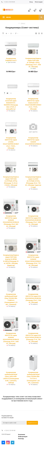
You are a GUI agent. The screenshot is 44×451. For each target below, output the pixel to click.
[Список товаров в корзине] (41, 11)
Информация (22, 436)
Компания (21, 434)
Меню (8, 17)
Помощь (21, 438)
